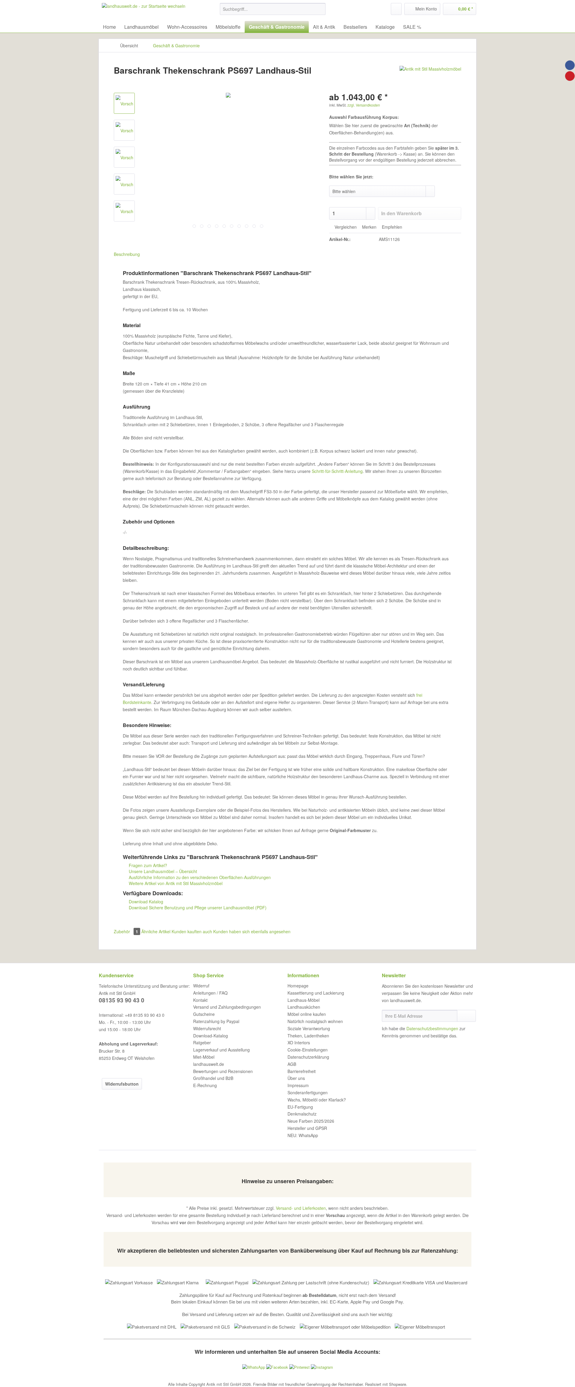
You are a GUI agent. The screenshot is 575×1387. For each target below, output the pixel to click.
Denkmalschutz (302, 1114)
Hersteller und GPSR (307, 1128)
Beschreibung (127, 254)
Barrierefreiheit (302, 1071)
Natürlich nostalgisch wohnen (315, 1021)
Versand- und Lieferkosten (301, 1208)
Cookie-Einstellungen (308, 1050)
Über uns (296, 1078)
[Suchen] (320, 9)
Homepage (298, 986)
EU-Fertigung (300, 1107)
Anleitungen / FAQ (210, 993)
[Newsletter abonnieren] (466, 1016)
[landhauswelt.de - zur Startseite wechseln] (143, 10)
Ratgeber (202, 1042)
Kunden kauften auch (192, 931)
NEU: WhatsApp (303, 1135)
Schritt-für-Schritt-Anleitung (337, 471)
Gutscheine (204, 1014)
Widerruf (201, 986)
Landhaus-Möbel (304, 1000)
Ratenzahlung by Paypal (216, 1021)
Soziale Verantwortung (309, 1028)
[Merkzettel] (396, 9)
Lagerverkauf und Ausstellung (221, 1050)
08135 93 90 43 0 (121, 1000)
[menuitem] (273, 12)
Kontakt (200, 1000)
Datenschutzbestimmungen (432, 1028)
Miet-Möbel (203, 1057)
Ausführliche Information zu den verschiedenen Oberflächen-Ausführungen (199, 877)
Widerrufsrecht (207, 1028)
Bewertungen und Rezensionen (223, 1071)
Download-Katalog (210, 1036)
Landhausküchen (304, 1007)
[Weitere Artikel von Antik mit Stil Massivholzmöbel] (430, 76)
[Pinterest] (570, 76)
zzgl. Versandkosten (363, 104)
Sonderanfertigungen (308, 1092)
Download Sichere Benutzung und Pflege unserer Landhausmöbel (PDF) (197, 907)
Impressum (298, 1085)
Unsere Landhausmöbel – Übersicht (162, 871)
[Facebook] (570, 65)
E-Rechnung (205, 1085)
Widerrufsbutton (122, 1084)
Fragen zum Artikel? (147, 865)
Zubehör (126, 931)
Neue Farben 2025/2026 (311, 1121)
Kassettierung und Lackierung (316, 993)
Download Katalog (145, 902)
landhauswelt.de (208, 1064)
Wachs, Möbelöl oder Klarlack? (317, 1100)
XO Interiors (299, 1042)
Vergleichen (345, 227)
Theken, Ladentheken (308, 1036)
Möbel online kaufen (307, 1014)
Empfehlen (391, 227)
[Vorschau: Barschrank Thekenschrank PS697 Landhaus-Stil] (124, 103)
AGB (292, 1064)
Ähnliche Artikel (155, 931)
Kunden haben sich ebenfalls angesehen (251, 931)
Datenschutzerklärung (308, 1057)
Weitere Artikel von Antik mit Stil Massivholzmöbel (175, 883)
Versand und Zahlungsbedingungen (227, 1007)
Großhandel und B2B (213, 1078)
